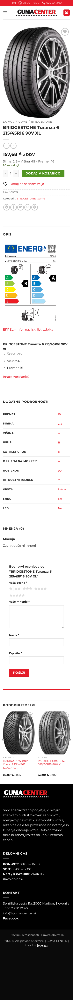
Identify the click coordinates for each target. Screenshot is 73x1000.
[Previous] (3, 747)
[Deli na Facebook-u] (13, 207)
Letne (62, 489)
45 (59, 433)
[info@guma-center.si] (14, 3)
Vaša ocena (18, 582)
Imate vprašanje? (16, 377)
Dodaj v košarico (43, 173)
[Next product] (6, 146)
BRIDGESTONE (41, 121)
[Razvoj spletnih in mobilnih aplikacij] (42, 945)
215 (60, 423)
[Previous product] (13, 146)
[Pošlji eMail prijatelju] (27, 207)
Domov (8, 121)
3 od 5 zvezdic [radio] (27, 588)
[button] (5, 12)
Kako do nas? (13, 879)
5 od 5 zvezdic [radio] (16, 595)
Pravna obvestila (52, 935)
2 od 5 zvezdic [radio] (17, 588)
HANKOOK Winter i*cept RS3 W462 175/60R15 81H (15, 764)
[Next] (70, 747)
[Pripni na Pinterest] (34, 207)
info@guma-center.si (19, 913)
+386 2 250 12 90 (15, 908)
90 (60, 470)
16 (59, 414)
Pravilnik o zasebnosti (24, 935)
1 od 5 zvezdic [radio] (10, 588)
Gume (22, 121)
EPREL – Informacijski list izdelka (28, 329)
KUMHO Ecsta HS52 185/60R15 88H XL (51, 762)
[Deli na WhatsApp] (6, 207)
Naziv (14, 635)
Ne (60, 498)
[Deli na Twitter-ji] (20, 207)
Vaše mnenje (19, 601)
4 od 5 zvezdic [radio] (40, 588)
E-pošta (15, 653)
